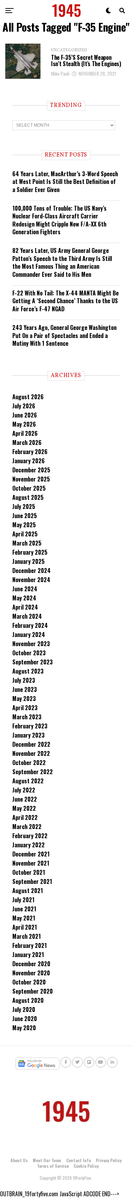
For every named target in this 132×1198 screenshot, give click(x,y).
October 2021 (28, 872)
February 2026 (30, 451)
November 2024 (31, 579)
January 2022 (28, 845)
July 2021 (23, 900)
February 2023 (30, 726)
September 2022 (32, 771)
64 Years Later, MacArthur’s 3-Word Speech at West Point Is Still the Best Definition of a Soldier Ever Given (65, 182)
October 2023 (29, 653)
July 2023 (23, 680)
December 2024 (31, 570)
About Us (19, 1160)
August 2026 (28, 397)
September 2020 (32, 991)
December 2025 (31, 470)
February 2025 (30, 552)
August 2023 (28, 671)
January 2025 (28, 561)
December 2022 (31, 744)
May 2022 (24, 808)
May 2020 (24, 1028)
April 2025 (25, 534)
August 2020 (28, 1000)
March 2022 (27, 826)
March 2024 (27, 616)
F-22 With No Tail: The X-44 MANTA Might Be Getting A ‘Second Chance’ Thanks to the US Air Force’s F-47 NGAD (65, 301)
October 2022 (29, 762)
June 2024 (24, 589)
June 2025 (24, 515)
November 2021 (30, 863)
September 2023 (32, 662)
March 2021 (26, 936)
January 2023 (28, 735)
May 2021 (23, 918)
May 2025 (24, 525)
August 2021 (27, 890)
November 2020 (31, 973)
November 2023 (31, 643)
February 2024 (30, 625)
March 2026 (27, 442)
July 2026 (23, 406)
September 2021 (32, 881)
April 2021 (24, 927)
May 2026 (24, 424)
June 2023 (24, 689)
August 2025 (28, 497)
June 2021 (24, 909)
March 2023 (27, 717)
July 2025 (23, 506)
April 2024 (25, 607)
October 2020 (29, 982)
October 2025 (29, 488)
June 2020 (24, 1018)
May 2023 (24, 698)
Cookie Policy (86, 1166)
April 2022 (25, 817)
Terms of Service (53, 1166)
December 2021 (31, 854)
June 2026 (24, 415)
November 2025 (31, 479)
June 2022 (24, 799)
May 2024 (24, 598)
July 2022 (23, 790)
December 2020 (31, 964)
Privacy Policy (108, 1160)
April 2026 (25, 433)
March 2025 (27, 543)
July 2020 (23, 1009)
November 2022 (31, 753)
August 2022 (28, 781)
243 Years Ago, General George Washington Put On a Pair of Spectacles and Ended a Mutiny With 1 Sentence (64, 335)
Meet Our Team (47, 1160)
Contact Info (78, 1160)
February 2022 (30, 835)
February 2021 (29, 945)
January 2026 (28, 461)
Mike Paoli (60, 73)
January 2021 (28, 954)
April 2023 (25, 707)
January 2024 (28, 634)
